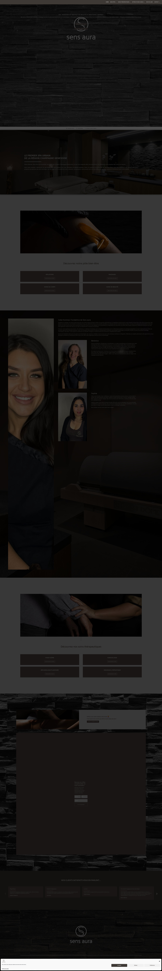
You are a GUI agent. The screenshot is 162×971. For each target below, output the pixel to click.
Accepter (119, 965)
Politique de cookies (5, 968)
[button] (159, 961)
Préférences (152, 965)
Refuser (135, 965)
